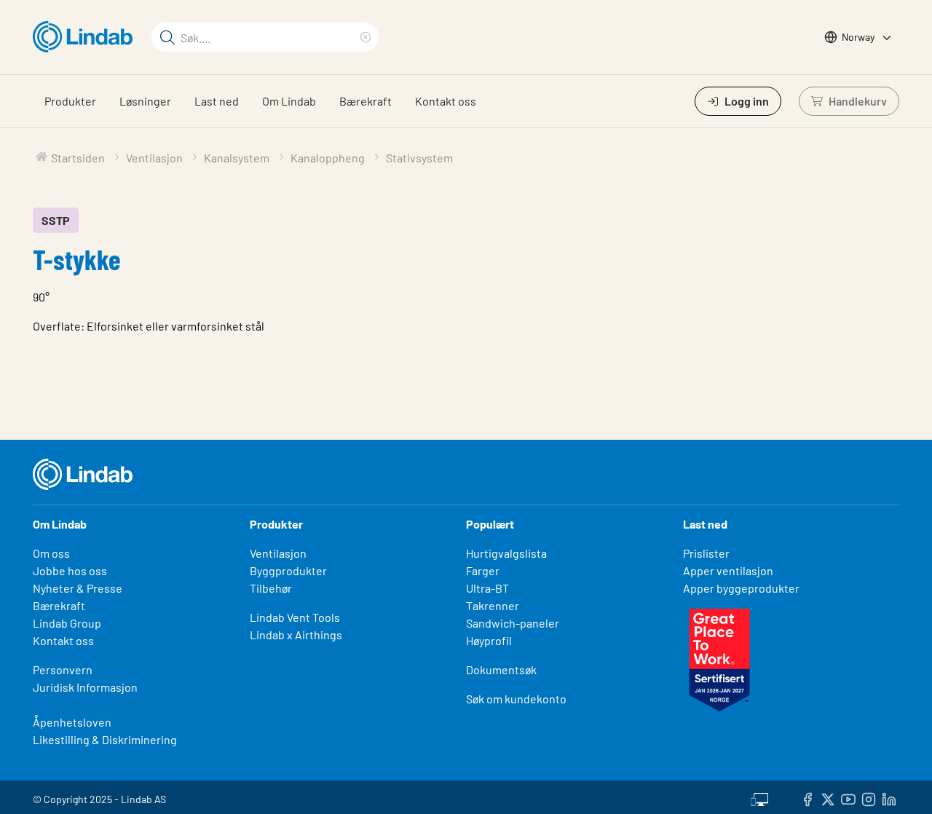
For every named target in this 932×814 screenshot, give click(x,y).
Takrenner (492, 605)
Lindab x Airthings (296, 634)
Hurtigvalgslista (506, 553)
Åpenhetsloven (72, 722)
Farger (482, 570)
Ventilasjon (278, 553)
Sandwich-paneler (512, 623)
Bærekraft (365, 101)
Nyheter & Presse (77, 588)
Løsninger (145, 101)
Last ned (216, 101)
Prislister (706, 553)
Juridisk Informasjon (85, 687)
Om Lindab (289, 101)
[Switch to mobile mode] (759, 797)
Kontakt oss (445, 101)
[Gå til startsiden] (86, 37)
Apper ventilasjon (728, 570)
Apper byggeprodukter (741, 588)
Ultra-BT (487, 588)
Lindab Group (67, 623)
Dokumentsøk (501, 669)
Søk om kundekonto (516, 699)
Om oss (51, 553)
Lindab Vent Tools (295, 617)
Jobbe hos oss (70, 570)
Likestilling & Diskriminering (105, 739)
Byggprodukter (288, 570)
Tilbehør (271, 588)
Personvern (62, 669)
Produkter (70, 101)
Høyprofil (489, 640)
